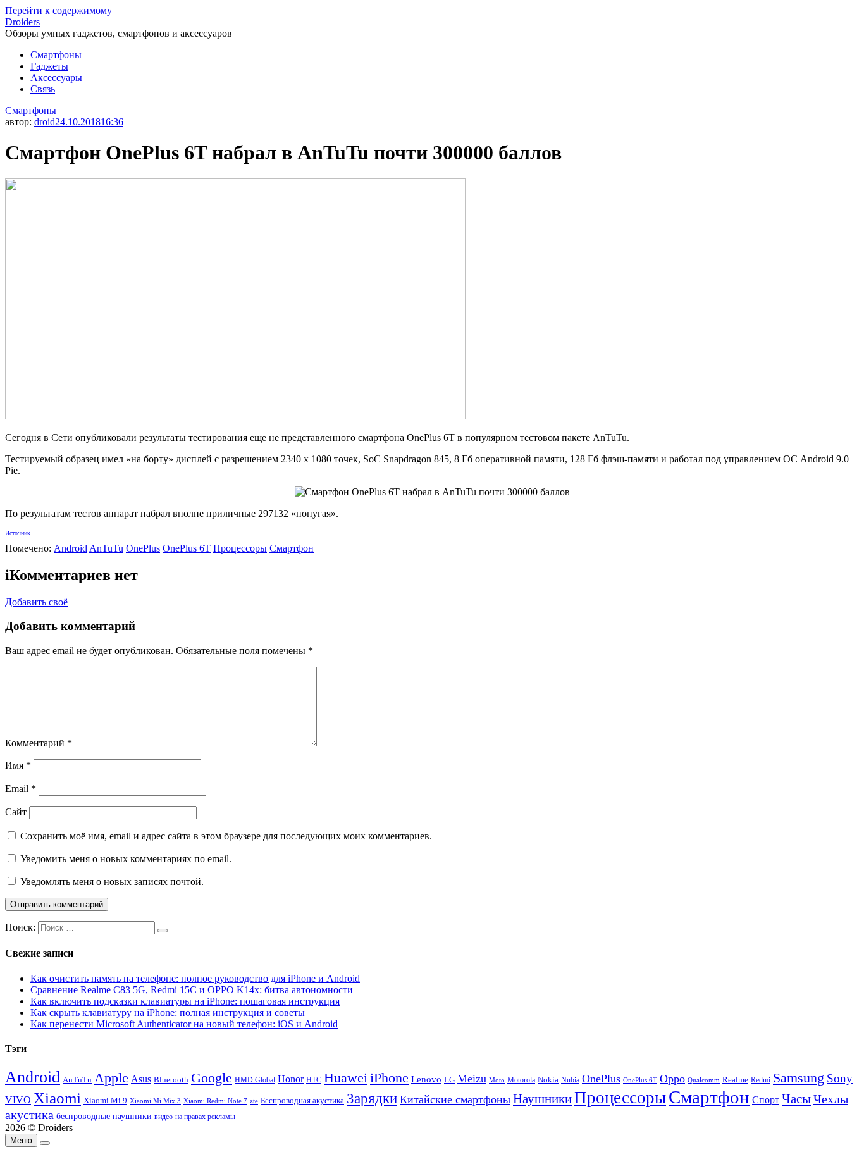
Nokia (548, 1079)
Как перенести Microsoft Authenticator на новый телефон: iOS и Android (184, 1024)
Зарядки (372, 1098)
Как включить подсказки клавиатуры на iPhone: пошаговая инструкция (185, 1001)
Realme (735, 1079)
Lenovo (426, 1079)
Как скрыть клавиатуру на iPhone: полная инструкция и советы (167, 1012)
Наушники (542, 1099)
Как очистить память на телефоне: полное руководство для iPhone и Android (195, 978)
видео (163, 1116)
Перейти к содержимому (58, 10)
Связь (42, 89)
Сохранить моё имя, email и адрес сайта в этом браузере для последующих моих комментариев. (226, 836)
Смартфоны (56, 54)
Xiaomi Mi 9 (105, 1100)
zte (254, 1101)
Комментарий (38, 743)
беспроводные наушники (104, 1116)
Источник (17, 533)
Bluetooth (171, 1079)
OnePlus (143, 548)
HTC (313, 1080)
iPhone (389, 1078)
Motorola (521, 1080)
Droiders (22, 21)
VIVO (18, 1099)
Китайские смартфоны (455, 1099)
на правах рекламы (205, 1116)
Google (211, 1078)
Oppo (672, 1078)
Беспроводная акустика (302, 1100)
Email (20, 788)
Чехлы (830, 1099)
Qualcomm (704, 1080)
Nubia (570, 1079)
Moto (497, 1080)
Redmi (760, 1079)
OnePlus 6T (187, 548)
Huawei (345, 1078)
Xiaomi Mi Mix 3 (155, 1101)
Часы (796, 1099)
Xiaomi (57, 1097)
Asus (141, 1079)
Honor (291, 1079)
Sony (840, 1078)
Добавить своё (36, 602)
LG (449, 1079)
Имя (18, 765)
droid (44, 121)
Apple (111, 1078)
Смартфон (291, 548)
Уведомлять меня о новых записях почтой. (112, 881)
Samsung (798, 1078)
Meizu (471, 1078)
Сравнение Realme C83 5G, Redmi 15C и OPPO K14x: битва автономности (191, 989)
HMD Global (255, 1080)
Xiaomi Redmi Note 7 (215, 1101)
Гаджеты (49, 66)
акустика (29, 1115)
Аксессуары (56, 77)
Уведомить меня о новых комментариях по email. (125, 858)
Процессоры (240, 548)
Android (70, 548)
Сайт (16, 812)
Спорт (765, 1099)
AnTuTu (106, 548)
